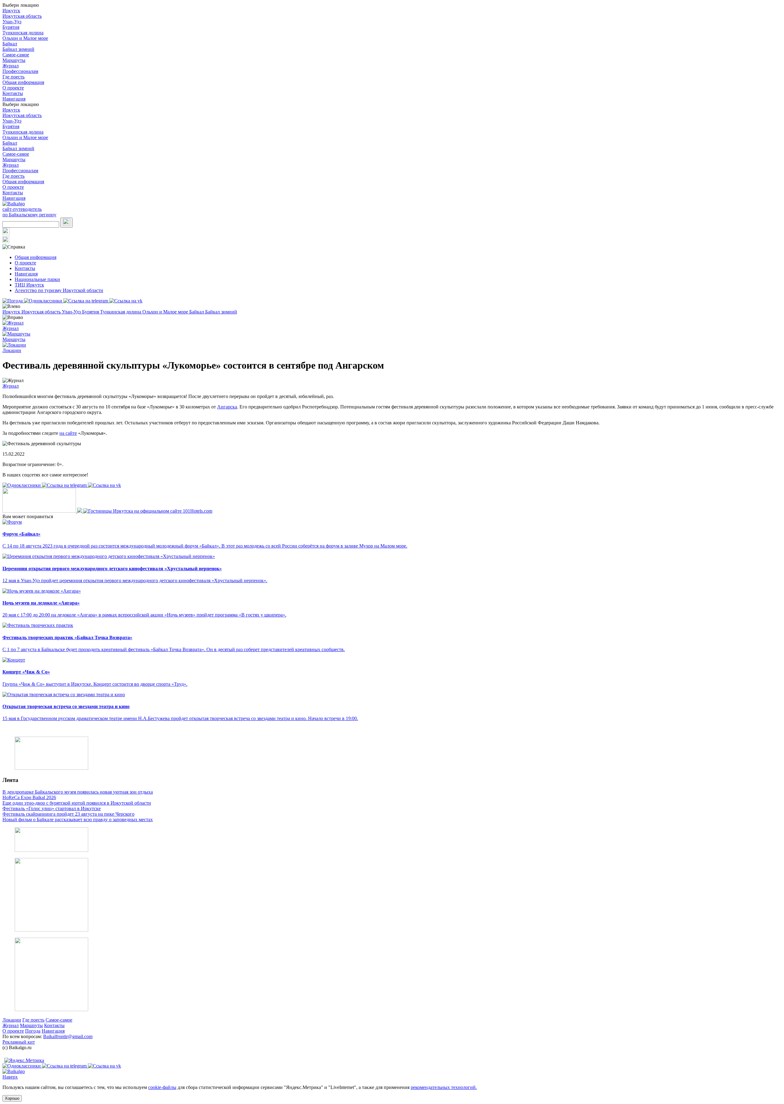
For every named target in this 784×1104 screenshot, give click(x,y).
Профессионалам (20, 71)
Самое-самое (15, 54)
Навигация (13, 98)
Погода (32, 1031)
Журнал (10, 65)
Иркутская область (22, 16)
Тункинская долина (22, 32)
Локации (11, 1019)
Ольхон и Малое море (25, 38)
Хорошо (12, 1098)
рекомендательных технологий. (444, 1087)
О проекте (13, 87)
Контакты (12, 93)
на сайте (68, 433)
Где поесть (13, 76)
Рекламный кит (18, 1042)
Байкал (9, 43)
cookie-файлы (162, 1087)
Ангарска (227, 406)
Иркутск (11, 10)
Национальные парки (37, 279)
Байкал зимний (18, 49)
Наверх (10, 1076)
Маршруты (13, 60)
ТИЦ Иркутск (29, 284)
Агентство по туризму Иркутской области (59, 290)
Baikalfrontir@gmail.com (67, 1036)
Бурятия (10, 27)
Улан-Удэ (11, 21)
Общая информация (23, 82)
